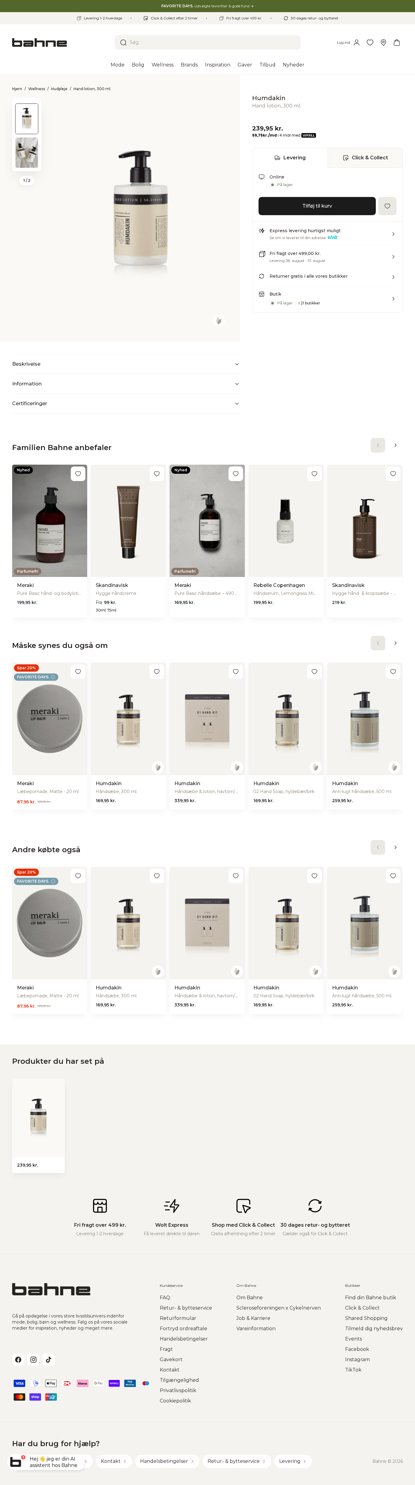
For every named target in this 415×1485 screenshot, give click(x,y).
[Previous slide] (27, 105)
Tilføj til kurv (317, 206)
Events (353, 1339)
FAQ (165, 1297)
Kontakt (170, 1370)
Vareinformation (256, 1328)
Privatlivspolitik (178, 1390)
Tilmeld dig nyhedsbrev (374, 1328)
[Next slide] (27, 163)
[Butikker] (383, 42)
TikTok (353, 1370)
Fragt (166, 1349)
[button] (327, 236)
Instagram (357, 1359)
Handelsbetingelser (184, 1339)
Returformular (178, 1318)
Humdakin (269, 98)
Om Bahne (249, 1297)
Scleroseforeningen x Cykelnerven (278, 1308)
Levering (294, 158)
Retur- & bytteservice (186, 1308)
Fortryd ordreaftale (183, 1328)
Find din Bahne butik (370, 1297)
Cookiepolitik (175, 1401)
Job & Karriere (253, 1318)
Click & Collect (370, 158)
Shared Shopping (366, 1318)
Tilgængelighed (179, 1380)
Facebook (357, 1349)
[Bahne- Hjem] (61, 42)
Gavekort (171, 1359)
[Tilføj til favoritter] (387, 206)
